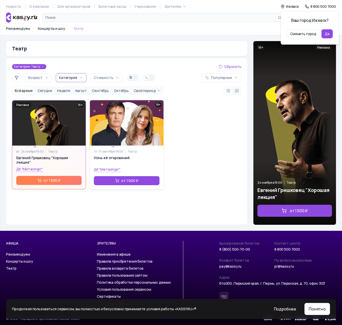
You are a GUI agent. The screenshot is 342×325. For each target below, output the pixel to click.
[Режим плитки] (228, 91)
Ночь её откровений (112, 158)
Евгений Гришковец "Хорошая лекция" (42, 160)
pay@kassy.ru (230, 266)
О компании (39, 6)
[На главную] (21, 18)
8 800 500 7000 (287, 249)
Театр (78, 28)
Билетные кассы (112, 6)
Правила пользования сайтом (122, 275)
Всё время (24, 90)
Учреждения (145, 6)
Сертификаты (108, 296)
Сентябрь (100, 90)
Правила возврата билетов (120, 268)
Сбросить (232, 66)
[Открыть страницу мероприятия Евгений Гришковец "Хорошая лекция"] (294, 133)
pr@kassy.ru (284, 266)
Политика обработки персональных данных (134, 282)
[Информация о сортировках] (198, 78)
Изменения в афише (114, 254)
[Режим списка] (237, 91)
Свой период (144, 90)
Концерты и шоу (51, 28)
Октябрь (121, 90)
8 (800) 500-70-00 (234, 249)
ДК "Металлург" (29, 169)
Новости (13, 6)
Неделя (63, 90)
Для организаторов (74, 6)
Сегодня (45, 90)
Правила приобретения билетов (124, 261)
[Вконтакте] (224, 296)
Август (81, 90)
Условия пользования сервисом (124, 289)
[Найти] (280, 18)
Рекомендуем (18, 28)
